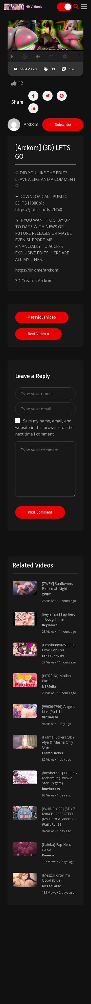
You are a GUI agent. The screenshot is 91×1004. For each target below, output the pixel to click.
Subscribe (63, 124)
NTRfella (49, 686)
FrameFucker (52, 753)
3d (53, 69)
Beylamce (50, 625)
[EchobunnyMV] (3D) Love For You (59, 647)
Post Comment (40, 512)
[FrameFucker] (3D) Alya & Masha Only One (58, 742)
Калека (48, 855)
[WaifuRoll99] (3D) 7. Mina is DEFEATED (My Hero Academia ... (60, 813)
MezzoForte (51, 886)
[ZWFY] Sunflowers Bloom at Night (57, 586)
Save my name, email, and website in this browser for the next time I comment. (44, 427)
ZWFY (46, 594)
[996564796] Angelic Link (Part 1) (58, 709)
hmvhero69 (51, 789)
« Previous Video (42, 317)
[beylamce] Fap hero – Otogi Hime (59, 617)
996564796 (50, 717)
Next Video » (38, 333)
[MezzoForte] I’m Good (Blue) (56, 878)
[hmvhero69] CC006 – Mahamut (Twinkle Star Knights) (60, 778)
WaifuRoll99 (51, 824)
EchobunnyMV (53, 656)
